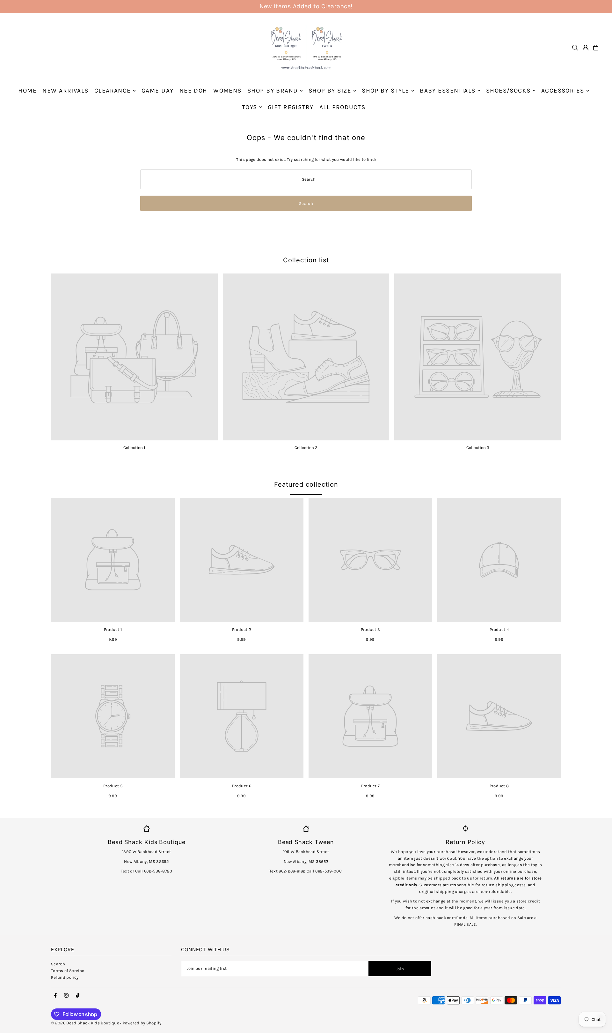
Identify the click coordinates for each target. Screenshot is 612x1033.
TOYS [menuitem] (249, 107)
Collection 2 (306, 447)
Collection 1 (134, 447)
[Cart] (595, 47)
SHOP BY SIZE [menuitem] (330, 90)
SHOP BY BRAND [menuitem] (272, 90)
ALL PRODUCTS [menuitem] (342, 107)
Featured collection (306, 484)
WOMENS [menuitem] (227, 90)
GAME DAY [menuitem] (157, 90)
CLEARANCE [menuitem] (112, 90)
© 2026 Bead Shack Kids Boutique (85, 1023)
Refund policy (64, 977)
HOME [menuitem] (27, 90)
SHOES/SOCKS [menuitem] (508, 90)
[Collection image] (134, 356)
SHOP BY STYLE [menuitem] (385, 90)
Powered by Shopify (142, 1023)
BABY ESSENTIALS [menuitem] (447, 90)
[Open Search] (575, 47)
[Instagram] (66, 995)
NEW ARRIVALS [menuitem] (65, 90)
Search (58, 964)
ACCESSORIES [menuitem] (562, 90)
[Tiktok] (77, 995)
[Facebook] (55, 995)
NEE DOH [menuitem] (193, 90)
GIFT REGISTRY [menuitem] (291, 107)
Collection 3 (477, 447)
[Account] (585, 47)
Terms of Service (67, 970)
